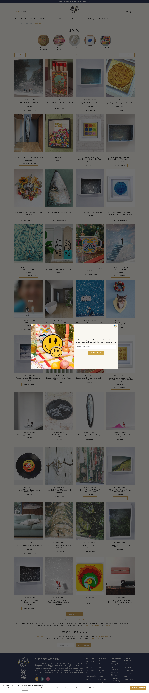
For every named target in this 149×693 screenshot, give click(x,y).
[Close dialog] (115, 326)
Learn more (25, 689)
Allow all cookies (138, 688)
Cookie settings (122, 688)
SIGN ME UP (96, 353)
